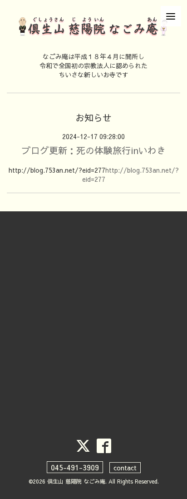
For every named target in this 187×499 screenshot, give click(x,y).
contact (125, 467)
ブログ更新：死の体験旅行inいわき (94, 150)
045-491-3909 (75, 467)
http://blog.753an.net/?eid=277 (130, 174)
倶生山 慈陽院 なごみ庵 (76, 481)
